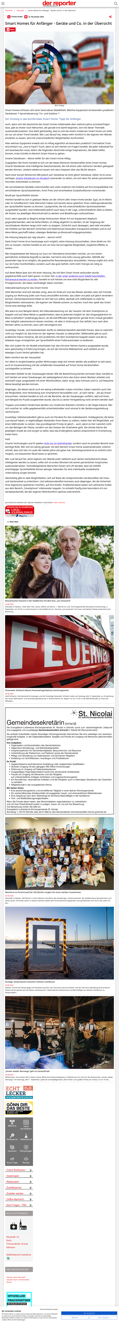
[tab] (10, 29)
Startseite (9, 10)
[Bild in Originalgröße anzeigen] (59, 67)
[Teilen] (110, 16)
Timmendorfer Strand (17, 1243)
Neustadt (20, 10)
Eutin (9, 1240)
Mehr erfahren (59, 502)
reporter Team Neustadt (15, 1277)
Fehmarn (10, 1247)
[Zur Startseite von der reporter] (59, 3)
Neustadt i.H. (12, 1236)
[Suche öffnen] (116, 3)
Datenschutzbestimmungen (49, 1309)
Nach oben (13, 522)
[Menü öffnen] (3, 3)
